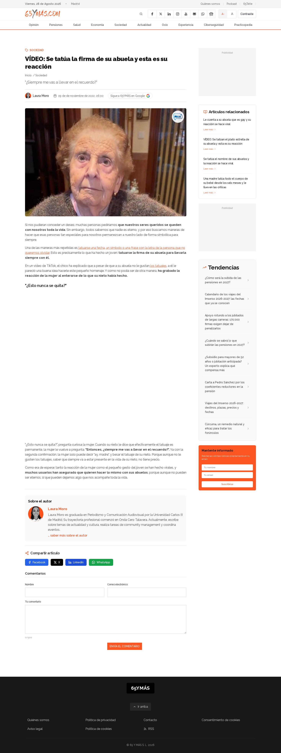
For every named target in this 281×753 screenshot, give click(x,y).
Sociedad (121, 24)
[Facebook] (152, 14)
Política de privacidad (100, 720)
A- (223, 13)
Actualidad (144, 24)
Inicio (28, 75)
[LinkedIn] (169, 14)
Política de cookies (98, 729)
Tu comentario (33, 601)
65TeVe (247, 3)
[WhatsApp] (202, 14)
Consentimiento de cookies (221, 720)
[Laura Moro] (28, 96)
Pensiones (56, 24)
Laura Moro (41, 96)
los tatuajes (157, 266)
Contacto (150, 720)
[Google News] (211, 14)
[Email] (194, 14)
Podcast (232, 3)
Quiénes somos (210, 3)
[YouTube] (186, 14)
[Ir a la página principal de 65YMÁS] (42, 14)
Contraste (246, 13)
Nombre (29, 584)
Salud (76, 24)
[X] (160, 14)
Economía (97, 24)
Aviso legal (35, 729)
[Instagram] (177, 14)
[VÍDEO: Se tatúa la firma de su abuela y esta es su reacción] (178, 117)
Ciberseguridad (214, 24)
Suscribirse (227, 484)
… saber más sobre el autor (67, 535)
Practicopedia (243, 24)
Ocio (165, 24)
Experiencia (186, 24)
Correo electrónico (117, 584)
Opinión (34, 24)
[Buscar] (141, 14)
